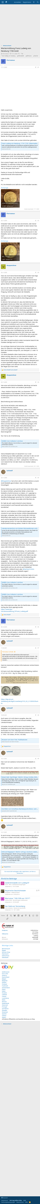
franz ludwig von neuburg (8, 56)
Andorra (4, 975)
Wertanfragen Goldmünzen (20, 900)
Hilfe (26, 1202)
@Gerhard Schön (28, 569)
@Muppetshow (6, 481)
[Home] (6, 2)
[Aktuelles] (34, 2)
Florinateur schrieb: (7, 652)
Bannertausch (6, 949)
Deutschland (5, 977)
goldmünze (29, 56)
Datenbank (5, 957)
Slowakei (4, 1010)
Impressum (5, 954)
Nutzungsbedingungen (8, 1202)
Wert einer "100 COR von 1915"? (17, 898)
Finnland (4, 984)
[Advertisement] (20, 25)
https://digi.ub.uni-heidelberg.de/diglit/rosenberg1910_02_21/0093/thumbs (19, 701)
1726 (21, 54)
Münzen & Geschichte (19, 908)
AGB (24, 1200)
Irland (3, 989)
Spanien (4, 1014)
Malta (3, 1000)
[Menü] (2, 2)
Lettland (4, 994)
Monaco (4, 1001)
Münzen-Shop (6, 952)
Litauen (4, 996)
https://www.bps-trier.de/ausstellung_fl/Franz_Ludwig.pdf (14, 610)
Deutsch (5, 1198)
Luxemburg (5, 998)
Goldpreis (4, 930)
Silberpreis (5, 934)
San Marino (5, 1008)
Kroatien (4, 993)
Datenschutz (5, 956)
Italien (4, 991)
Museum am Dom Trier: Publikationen (14, 740)
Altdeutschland (15, 892)
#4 (38, 382)
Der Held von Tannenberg (15, 906)
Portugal (4, 1007)
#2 (38, 220)
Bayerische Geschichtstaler (15, 890)
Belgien (4, 979)
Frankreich (5, 986)
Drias (6, 884)
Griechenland (6, 988)
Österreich (5, 1005)
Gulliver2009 (8, 900)
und (10, 370)
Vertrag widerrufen (16, 1200)
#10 (38, 832)
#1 (38, 67)
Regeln (4, 950)
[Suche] (38, 2)
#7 (38, 648)
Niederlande (5, 1003)
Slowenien (5, 1012)
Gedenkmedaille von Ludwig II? (17, 883)
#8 (38, 715)
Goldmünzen (5, 972)
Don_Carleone (9, 908)
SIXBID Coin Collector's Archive (12, 441)
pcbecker (35, 56)
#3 (38, 272)
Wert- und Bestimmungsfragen (17, 884)
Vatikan (4, 1015)
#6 (38, 627)
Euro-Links (5, 973)
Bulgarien (4, 981)
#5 (38, 478)
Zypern (4, 1017)
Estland (4, 982)
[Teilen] (35, 67)
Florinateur (6, 54)
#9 (38, 758)
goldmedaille (20, 56)
